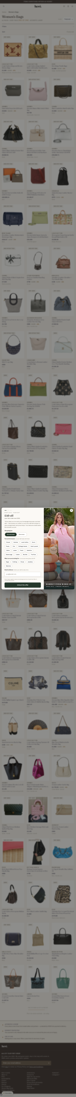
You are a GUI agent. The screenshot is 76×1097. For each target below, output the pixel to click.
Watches (8, 566)
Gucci (33, 542)
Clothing (14, 562)
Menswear (22, 534)
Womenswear (11, 534)
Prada (7, 546)
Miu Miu (25, 554)
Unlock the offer (22, 585)
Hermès (15, 542)
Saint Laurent (34, 546)
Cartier (18, 554)
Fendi (21, 550)
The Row (33, 554)
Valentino (29, 550)
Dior (14, 546)
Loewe (15, 550)
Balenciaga (9, 554)
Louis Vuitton (24, 542)
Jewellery (30, 562)
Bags (7, 562)
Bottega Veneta (23, 546)
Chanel (8, 542)
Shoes (22, 562)
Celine (8, 550)
